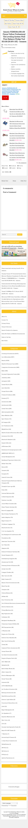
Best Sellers (8, 23)
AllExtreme (5, 446)
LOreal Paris (5, 408)
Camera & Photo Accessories (10, 648)
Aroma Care (5, 569)
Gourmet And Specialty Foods (10, 727)
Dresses (4, 398)
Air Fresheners (6, 425)
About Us (4, 316)
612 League (5, 422)
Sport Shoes (5, 419)
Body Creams (5, 579)
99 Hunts (4, 754)
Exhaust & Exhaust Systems (9, 551)
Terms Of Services (7, 327)
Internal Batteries (7, 493)
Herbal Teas (5, 463)
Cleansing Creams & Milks (9, 624)
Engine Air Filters (7, 634)
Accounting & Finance (8, 737)
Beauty (4, 360)
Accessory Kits (6, 436)
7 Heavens (5, 734)
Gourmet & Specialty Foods (9, 374)
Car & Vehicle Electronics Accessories (12, 603)
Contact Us (5, 320)
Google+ (5, 168)
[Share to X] (8, 172)
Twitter (20, 165)
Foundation (5, 538)
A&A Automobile (6, 412)
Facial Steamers (6, 555)
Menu (4, 16)
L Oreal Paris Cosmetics (8, 740)
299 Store (4, 747)
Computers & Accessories (9, 367)
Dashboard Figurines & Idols (10, 460)
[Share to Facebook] (10, 172)
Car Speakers (5, 713)
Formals (4, 474)
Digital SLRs (5, 443)
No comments (22, 162)
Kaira (3, 467)
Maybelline (5, 429)
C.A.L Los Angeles (7, 531)
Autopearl (5, 381)
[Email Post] (3, 172)
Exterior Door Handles (8, 637)
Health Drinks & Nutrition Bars (11, 432)
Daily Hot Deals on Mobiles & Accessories (13, 333)
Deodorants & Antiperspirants (10, 450)
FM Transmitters (6, 627)
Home (14, 181)
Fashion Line (6, 500)
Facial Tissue (5, 679)
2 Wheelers (5, 630)
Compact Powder (6, 572)
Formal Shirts (6, 391)
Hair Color (5, 720)
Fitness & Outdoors (7, 395)
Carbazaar (5, 617)
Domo (3, 490)
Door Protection (6, 600)
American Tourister (7, 541)
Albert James (5, 672)
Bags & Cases (5, 521)
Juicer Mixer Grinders (8, 503)
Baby (3, 370)
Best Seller (5, 340)
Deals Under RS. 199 (14, 27)
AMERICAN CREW (7, 453)
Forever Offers (19, 20)
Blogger (17, 787)
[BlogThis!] (7, 172)
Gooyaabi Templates (14, 817)
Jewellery (4, 377)
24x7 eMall (5, 661)
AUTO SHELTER (6, 685)
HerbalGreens (6, 744)
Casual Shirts (6, 384)
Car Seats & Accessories (8, 655)
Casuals (4, 470)
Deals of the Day (6, 337)
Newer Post (5, 181)
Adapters (4, 548)
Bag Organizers (6, 613)
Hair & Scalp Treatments (9, 514)
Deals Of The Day (9, 20)
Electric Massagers (7, 675)
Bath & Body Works (7, 668)
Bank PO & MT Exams (8, 730)
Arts (3, 723)
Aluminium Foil (6, 562)
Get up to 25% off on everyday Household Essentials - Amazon (12, 247)
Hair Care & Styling (7, 641)
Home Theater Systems (8, 507)
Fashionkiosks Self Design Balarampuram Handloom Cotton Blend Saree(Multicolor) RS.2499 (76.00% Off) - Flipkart (14, 286)
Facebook (13, 165)
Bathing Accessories (8, 692)
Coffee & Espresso (7, 496)
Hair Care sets (6, 576)
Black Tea (4, 586)
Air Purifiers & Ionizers (8, 689)
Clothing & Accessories (8, 353)
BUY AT (14, 82)
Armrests (4, 682)
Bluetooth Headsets (7, 439)
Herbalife (4, 665)
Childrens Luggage (7, 524)
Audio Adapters (6, 517)
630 (5, 97)
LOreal (4, 644)
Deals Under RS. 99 (18, 23)
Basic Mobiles (6, 415)
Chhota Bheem (6, 593)
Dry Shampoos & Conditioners (10, 534)
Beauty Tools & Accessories (9, 582)
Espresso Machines (7, 716)
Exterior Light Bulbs (7, 699)
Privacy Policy (6, 323)
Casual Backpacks (7, 456)
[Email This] (5, 172)
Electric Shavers (6, 606)
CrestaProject (9, 814)
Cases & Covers (6, 477)
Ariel (3, 706)
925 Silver (4, 751)
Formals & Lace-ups (7, 486)
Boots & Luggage (6, 510)
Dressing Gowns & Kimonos (10, 565)
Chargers (4, 589)
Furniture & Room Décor (8, 703)
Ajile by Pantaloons (7, 758)
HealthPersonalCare (7, 696)
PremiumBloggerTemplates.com (10, 815)
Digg (19, 168)
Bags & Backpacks (7, 710)
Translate (14, 805)
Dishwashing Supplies (8, 558)
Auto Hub (4, 388)
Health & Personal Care (8, 364)
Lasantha (23, 814)
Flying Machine (6, 610)
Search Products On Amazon (10, 330)
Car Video (4, 545)
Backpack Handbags (7, 620)
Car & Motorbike (6, 357)
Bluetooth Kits (6, 527)
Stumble (13, 168)
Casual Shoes (5, 651)
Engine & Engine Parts (8, 658)
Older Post (23, 181)
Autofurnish (5, 405)
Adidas (4, 596)
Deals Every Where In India (13, 10)
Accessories (5, 401)
